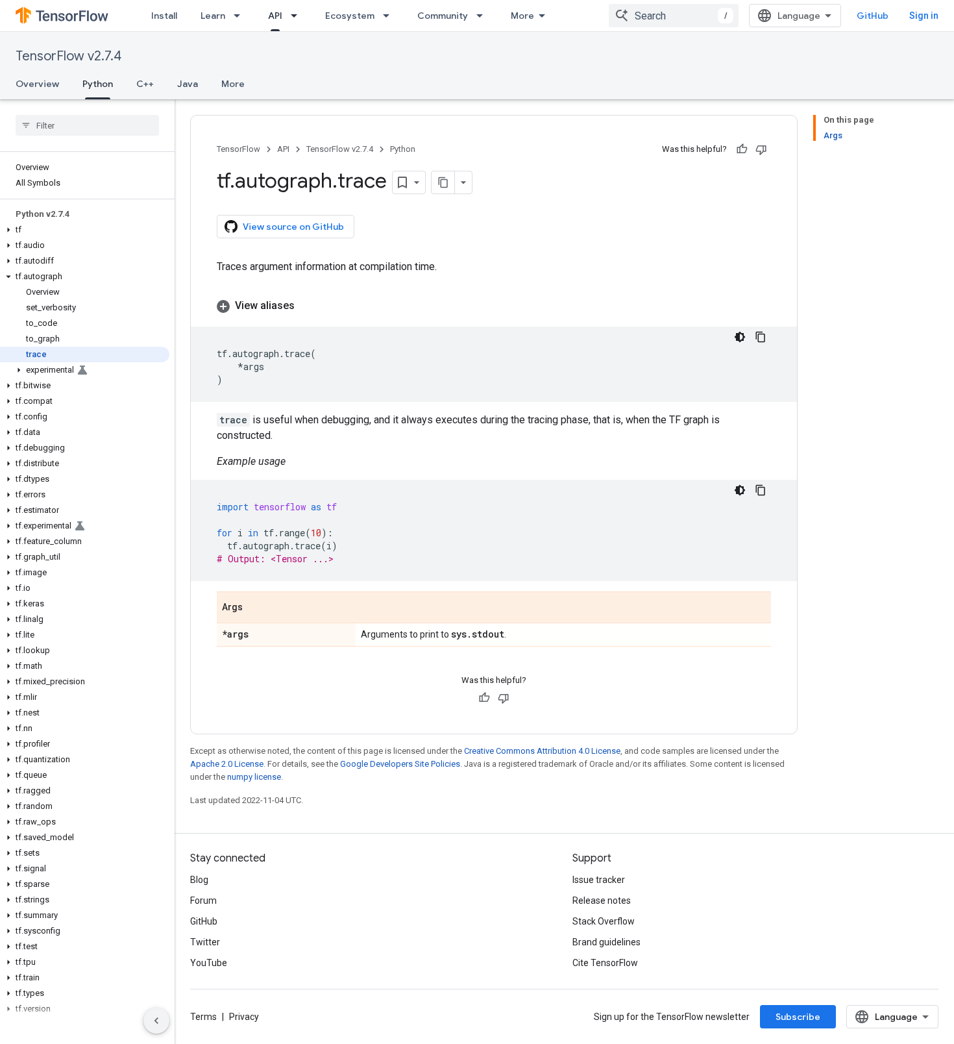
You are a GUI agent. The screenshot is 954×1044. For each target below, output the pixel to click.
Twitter (205, 942)
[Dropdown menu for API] (297, 15)
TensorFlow (238, 149)
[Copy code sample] (760, 337)
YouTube (208, 963)
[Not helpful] (761, 149)
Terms (203, 1017)
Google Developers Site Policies (400, 764)
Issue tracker (598, 880)
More (522, 15)
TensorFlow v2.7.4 (68, 56)
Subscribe (798, 1017)
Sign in (923, 15)
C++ (145, 84)
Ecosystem (349, 15)
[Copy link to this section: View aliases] (308, 306)
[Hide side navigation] (156, 1021)
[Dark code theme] (739, 337)
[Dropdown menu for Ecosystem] (390, 15)
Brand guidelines (606, 942)
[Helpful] (742, 149)
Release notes (601, 900)
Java (187, 84)
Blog (199, 880)
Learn (213, 15)
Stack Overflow (603, 921)
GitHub (872, 15)
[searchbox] (87, 125)
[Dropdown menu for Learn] (240, 15)
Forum (203, 900)
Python (97, 84)
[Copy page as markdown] (443, 182)
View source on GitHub (293, 226)
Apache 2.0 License (226, 764)
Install (164, 15)
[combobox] (674, 15)
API (275, 15)
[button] (84, 230)
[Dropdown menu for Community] (483, 15)
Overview (37, 84)
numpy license (254, 777)
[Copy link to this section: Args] (256, 608)
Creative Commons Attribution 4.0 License (542, 751)
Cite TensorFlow (605, 963)
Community (442, 15)
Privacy (244, 1017)
